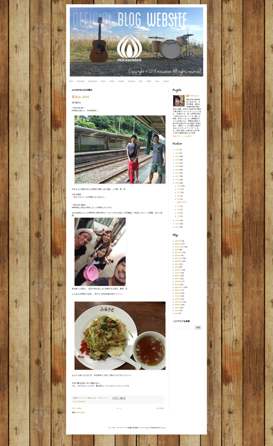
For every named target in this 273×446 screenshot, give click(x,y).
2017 (177, 176)
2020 (177, 166)
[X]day (177, 308)
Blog (140, 81)
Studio (112, 81)
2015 (177, 183)
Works (103, 81)
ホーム (118, 408)
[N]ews (177, 279)
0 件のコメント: (103, 398)
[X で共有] (118, 398)
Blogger (163, 428)
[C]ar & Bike (179, 247)
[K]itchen (178, 270)
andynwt (142, 428)
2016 (177, 180)
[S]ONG (178, 293)
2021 (177, 163)
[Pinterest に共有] (124, 398)
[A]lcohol (178, 241)
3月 (178, 213)
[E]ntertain (179, 252)
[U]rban (178, 299)
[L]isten (177, 273)
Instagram (131, 81)
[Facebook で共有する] (121, 398)
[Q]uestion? (179, 287)
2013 (177, 224)
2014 (177, 221)
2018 (177, 173)
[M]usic (177, 276)
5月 (178, 210)
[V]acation (81, 401)
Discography (92, 81)
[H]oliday (178, 261)
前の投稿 (160, 408)
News (71, 81)
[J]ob (177, 267)
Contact (166, 81)
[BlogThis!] (116, 398)
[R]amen (178, 290)
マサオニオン (194, 96)
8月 (178, 199)
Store (157, 81)
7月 (178, 206)
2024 (177, 153)
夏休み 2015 (80, 97)
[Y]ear (177, 311)
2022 (177, 160)
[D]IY (177, 250)
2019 (177, 170)
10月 (179, 192)
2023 (177, 156)
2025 (177, 150)
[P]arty (177, 284)
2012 (177, 227)
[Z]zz (176, 313)
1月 (178, 216)
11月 (179, 189)
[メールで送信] (113, 398)
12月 (179, 186)
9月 (178, 196)
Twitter (148, 81)
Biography (80, 81)
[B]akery (178, 244)
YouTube (121, 81)
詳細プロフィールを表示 (182, 136)
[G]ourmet (178, 258)
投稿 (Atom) (80, 412)
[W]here (178, 305)
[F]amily (178, 255)
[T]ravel (178, 296)
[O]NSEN (178, 281)
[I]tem (177, 264)
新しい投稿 (77, 408)
